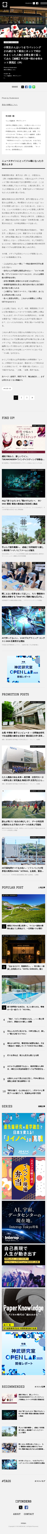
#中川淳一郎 (7, 388)
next (32, 398)
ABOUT (17, 1514)
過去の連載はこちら (10, 105)
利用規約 (23, 1523)
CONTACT (29, 1514)
